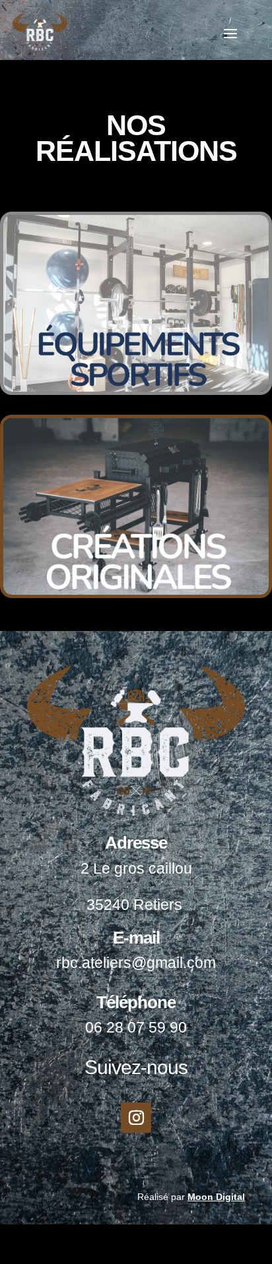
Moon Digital (216, 1196)
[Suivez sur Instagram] (136, 1117)
